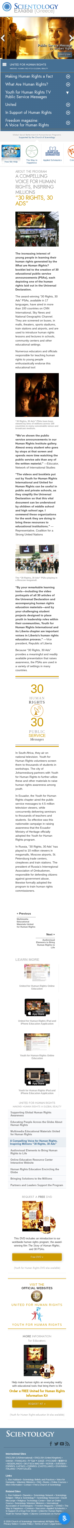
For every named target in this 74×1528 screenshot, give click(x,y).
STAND (59, 1506)
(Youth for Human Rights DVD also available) (37, 1268)
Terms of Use (41, 1524)
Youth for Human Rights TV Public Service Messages (28, 94)
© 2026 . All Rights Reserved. (34, 1521)
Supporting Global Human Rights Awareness (30, 1114)
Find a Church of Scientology (47, 1484)
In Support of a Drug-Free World (21, 1511)
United (10, 104)
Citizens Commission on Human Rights (49, 1514)
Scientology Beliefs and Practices (39, 1479)
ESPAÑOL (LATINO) (15, 1466)
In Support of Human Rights (28, 112)
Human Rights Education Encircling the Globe (34, 1171)
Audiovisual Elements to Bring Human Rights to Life (33, 1152)
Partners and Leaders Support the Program (36, 1185)
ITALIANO (10, 1469)
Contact (27, 1484)
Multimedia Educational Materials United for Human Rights (35, 1133)
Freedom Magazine (44, 1506)
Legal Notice (56, 1524)
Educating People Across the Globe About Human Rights (36, 1123)
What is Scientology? (25, 1498)
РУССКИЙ (51, 1461)
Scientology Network (43, 1495)
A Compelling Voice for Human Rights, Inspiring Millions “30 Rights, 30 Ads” (33, 1142)
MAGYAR (39, 1463)
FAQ (39, 1482)
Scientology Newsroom (48, 1498)
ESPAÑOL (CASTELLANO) (40, 1466)
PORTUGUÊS (24, 1469)
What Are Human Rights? (26, 84)
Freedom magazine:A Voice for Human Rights (27, 123)
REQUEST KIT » (37, 1404)
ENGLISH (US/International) (19, 1457)
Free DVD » (37, 1257)
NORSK (49, 1463)
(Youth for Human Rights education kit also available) (37, 1415)
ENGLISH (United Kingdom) (48, 1457)
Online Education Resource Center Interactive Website (31, 1161)
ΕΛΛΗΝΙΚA (61, 1466)
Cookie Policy (26, 1524)
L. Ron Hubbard (13, 1479)
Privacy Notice (11, 1524)
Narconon (40, 1508)
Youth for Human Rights (17, 1514)
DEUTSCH (29, 1463)
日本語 (41, 1461)
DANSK (9, 1461)
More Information (14, 1484)
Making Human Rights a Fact (29, 76)
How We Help (11, 162)
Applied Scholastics (52, 160)
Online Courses (58, 1482)
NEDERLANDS (14, 1463)
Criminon (29, 1508)
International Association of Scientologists (32, 1504)
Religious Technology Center (31, 1500)
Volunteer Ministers (26, 1482)
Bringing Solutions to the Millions (31, 1178)
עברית (31, 1460)
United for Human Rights (50, 1511)
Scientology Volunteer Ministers (30, 1503)
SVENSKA (60, 1463)
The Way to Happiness (31, 161)
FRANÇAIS (20, 1461)
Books (46, 1482)
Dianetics (27, 1495)
